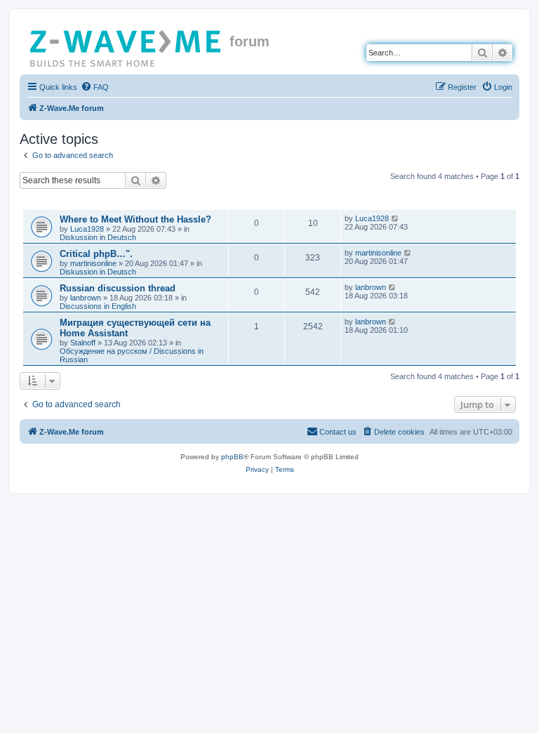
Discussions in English (98, 306)
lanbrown (85, 297)
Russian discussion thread (117, 288)
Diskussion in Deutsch (98, 237)
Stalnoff (82, 342)
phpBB (232, 457)
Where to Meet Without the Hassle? (135, 219)
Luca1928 (87, 229)
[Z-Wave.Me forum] (126, 45)
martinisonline (93, 263)
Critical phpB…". (96, 254)
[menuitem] (95, 87)
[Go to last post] (395, 218)
